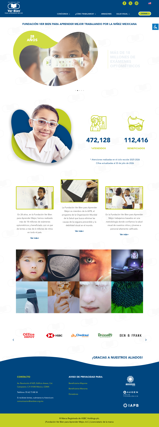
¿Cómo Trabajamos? (84, 14)
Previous (13, 340)
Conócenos (62, 14)
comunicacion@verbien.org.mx (30, 401)
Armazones (106, 14)
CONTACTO (23, 377)
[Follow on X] (130, 3)
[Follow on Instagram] (136, 3)
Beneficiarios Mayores (78, 383)
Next (146, 340)
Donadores (73, 394)
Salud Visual (122, 14)
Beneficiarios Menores (78, 389)
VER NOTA (32, 276)
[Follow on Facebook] (124, 3)
